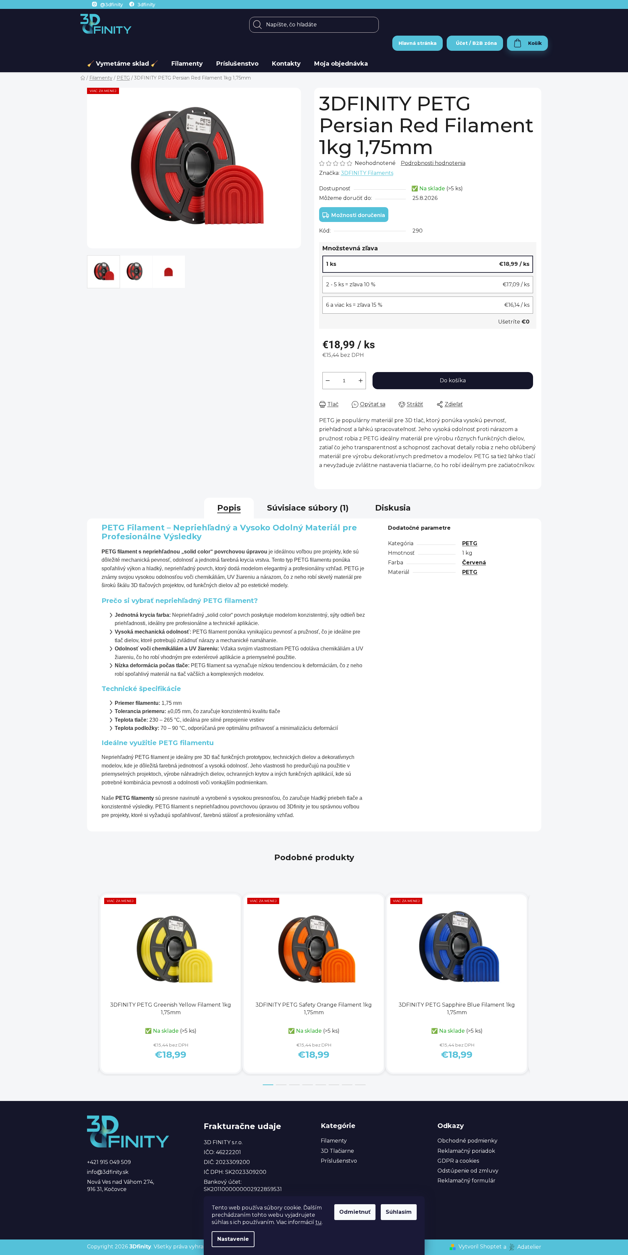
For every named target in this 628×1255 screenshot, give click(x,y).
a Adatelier (522, 1246)
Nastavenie (233, 1239)
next (536, 989)
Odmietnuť (355, 1212)
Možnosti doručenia (358, 215)
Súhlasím (399, 1212)
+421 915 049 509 (109, 1162)
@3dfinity (111, 5)
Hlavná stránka (417, 43)
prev (92, 989)
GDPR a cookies (458, 1161)
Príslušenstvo (339, 1161)
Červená (474, 562)
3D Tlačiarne (337, 1151)
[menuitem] (122, 64)
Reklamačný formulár (466, 1180)
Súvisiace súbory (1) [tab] (308, 508)
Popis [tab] (229, 508)
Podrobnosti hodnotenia (433, 163)
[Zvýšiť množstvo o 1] (361, 380)
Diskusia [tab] (393, 508)
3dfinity (146, 5)
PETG (469, 543)
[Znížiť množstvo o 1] (328, 380)
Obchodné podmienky (467, 1141)
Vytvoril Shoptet (480, 1246)
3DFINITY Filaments (367, 173)
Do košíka (453, 380)
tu (318, 1222)
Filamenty (334, 1141)
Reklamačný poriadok (466, 1151)
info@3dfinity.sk (108, 1172)
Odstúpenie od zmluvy (467, 1171)
